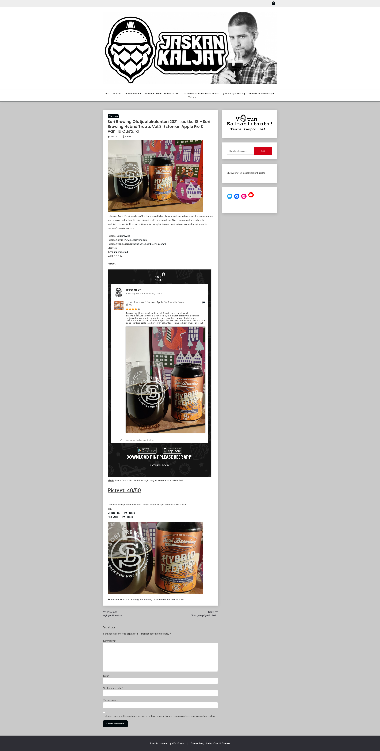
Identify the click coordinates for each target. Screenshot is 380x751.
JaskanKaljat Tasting (234, 93)
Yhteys (192, 97)
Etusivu (117, 93)
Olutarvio (113, 116)
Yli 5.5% (179, 599)
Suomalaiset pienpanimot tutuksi (201, 93)
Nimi (106, 675)
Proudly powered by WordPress (167, 743)
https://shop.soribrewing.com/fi (149, 243)
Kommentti (109, 640)
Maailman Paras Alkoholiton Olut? (162, 93)
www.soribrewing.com (135, 239)
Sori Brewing (123, 235)
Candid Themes (221, 743)
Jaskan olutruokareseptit (262, 93)
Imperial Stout (118, 599)
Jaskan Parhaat (133, 93)
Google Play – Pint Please (121, 512)
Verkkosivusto (110, 700)
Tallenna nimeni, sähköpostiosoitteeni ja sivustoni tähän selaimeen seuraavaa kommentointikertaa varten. (159, 715)
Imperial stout (121, 251)
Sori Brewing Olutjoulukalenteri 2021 (157, 599)
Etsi (107, 93)
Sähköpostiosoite (113, 688)
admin (128, 136)
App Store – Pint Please (120, 516)
